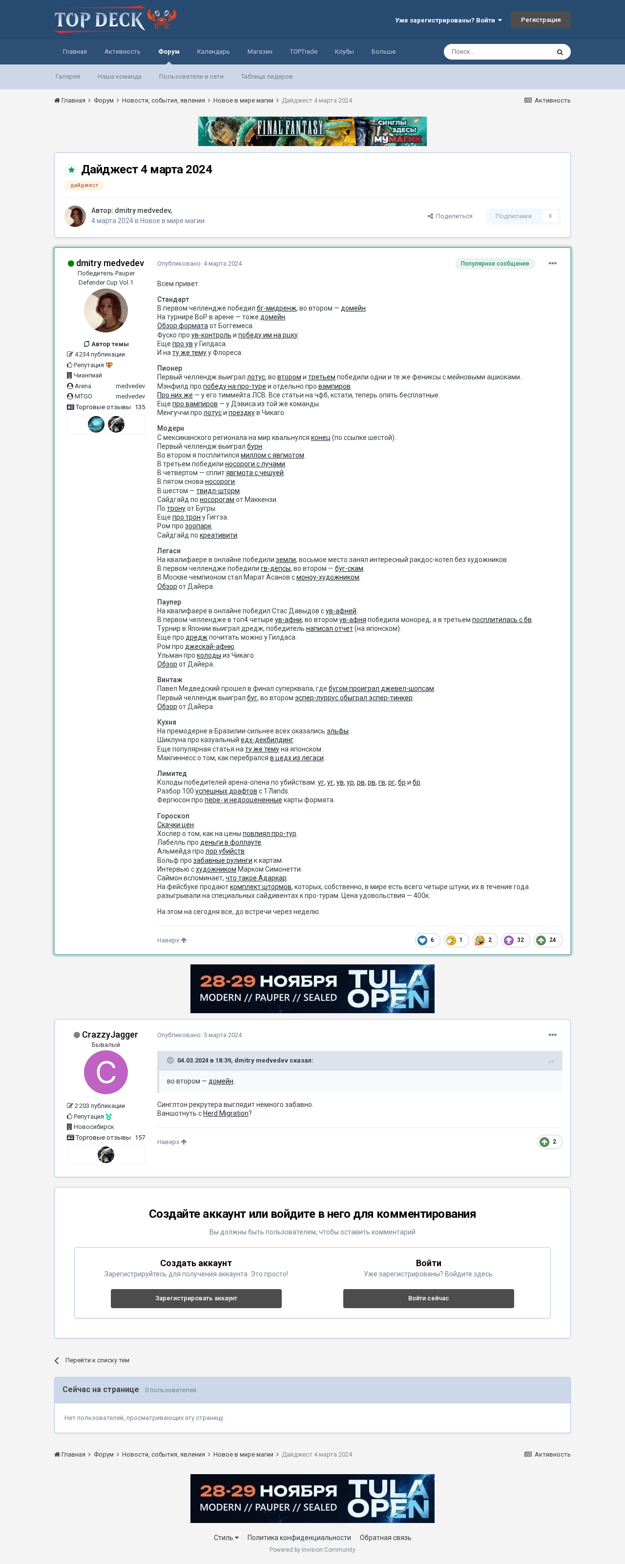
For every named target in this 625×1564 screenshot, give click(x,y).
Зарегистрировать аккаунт (196, 1298)
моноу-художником (327, 577)
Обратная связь (386, 1538)
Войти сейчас (428, 1298)
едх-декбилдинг (267, 740)
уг (321, 782)
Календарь (213, 51)
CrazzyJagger (110, 1034)
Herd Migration (226, 1113)
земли (286, 559)
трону (176, 508)
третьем (321, 377)
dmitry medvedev (142, 210)
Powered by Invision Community (312, 1549)
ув (340, 782)
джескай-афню (209, 646)
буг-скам (349, 568)
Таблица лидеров (267, 76)
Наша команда (120, 76)
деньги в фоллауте (230, 842)
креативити (218, 535)
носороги (220, 481)
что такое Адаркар (256, 878)
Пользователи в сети (191, 76)
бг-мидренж (276, 308)
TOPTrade (303, 51)
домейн (353, 308)
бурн (254, 446)
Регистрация (541, 19)
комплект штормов (261, 887)
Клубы (344, 51)
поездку (242, 413)
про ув (182, 344)
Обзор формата (182, 326)
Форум (169, 51)
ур (350, 782)
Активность (122, 51)
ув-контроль (211, 335)
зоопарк (198, 526)
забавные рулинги (222, 860)
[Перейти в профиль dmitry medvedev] (75, 216)
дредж (197, 637)
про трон (186, 517)
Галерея (68, 76)
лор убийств (225, 851)
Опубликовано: (199, 263)
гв (381, 782)
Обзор (167, 586)
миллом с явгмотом (272, 455)
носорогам (217, 499)
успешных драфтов (226, 791)
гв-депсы (276, 568)
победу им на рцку (268, 335)
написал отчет (329, 628)
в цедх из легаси (297, 758)
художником (216, 869)
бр (402, 782)
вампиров (334, 386)
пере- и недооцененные (243, 800)
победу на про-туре (234, 386)
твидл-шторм (218, 491)
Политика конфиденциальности (299, 1538)
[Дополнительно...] (552, 264)
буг (252, 698)
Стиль (224, 1538)
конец (321, 437)
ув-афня (352, 620)
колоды (209, 655)
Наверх (169, 940)
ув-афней (341, 611)
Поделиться (453, 216)
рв (361, 782)
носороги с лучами (255, 464)
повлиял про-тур (269, 833)
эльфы (338, 731)
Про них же (175, 395)
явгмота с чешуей (255, 473)
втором (289, 377)
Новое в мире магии (172, 221)
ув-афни (288, 620)
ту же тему (189, 352)
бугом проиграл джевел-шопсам (381, 688)
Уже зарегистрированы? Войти (446, 20)
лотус (256, 377)
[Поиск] (560, 52)
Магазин (260, 51)
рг (391, 782)
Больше (384, 51)
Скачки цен (175, 825)
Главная (75, 51)
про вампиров (195, 404)
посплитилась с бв (502, 620)
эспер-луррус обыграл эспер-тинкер (354, 698)
